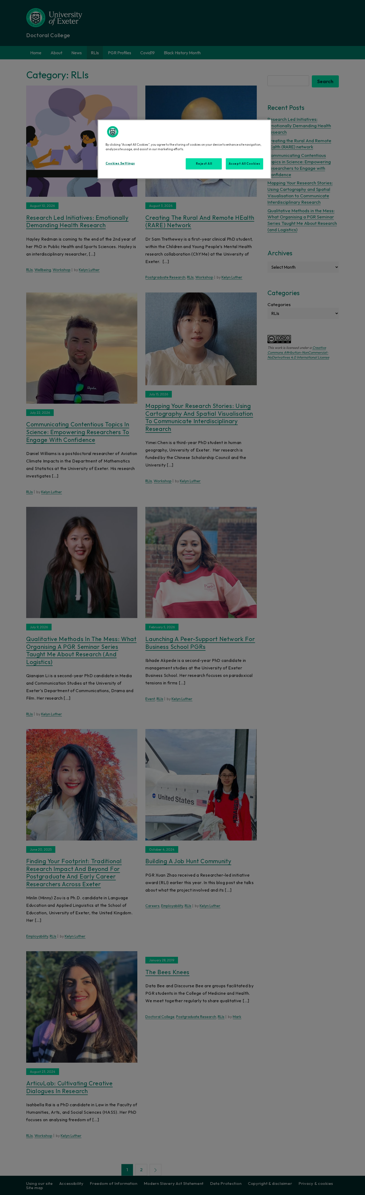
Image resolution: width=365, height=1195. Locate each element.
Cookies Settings (120, 163)
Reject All (204, 163)
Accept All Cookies (244, 163)
